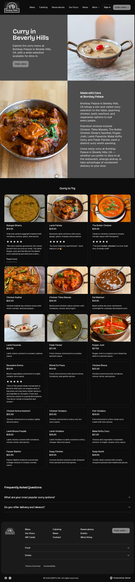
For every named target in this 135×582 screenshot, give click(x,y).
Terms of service (32, 569)
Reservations (58, 7)
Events (82, 536)
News (85, 7)
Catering (43, 7)
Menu (32, 7)
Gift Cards (30, 540)
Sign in (107, 7)
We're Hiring (85, 540)
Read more (11, 259)
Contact (56, 540)
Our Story (73, 7)
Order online (20, 64)
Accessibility (49, 569)
